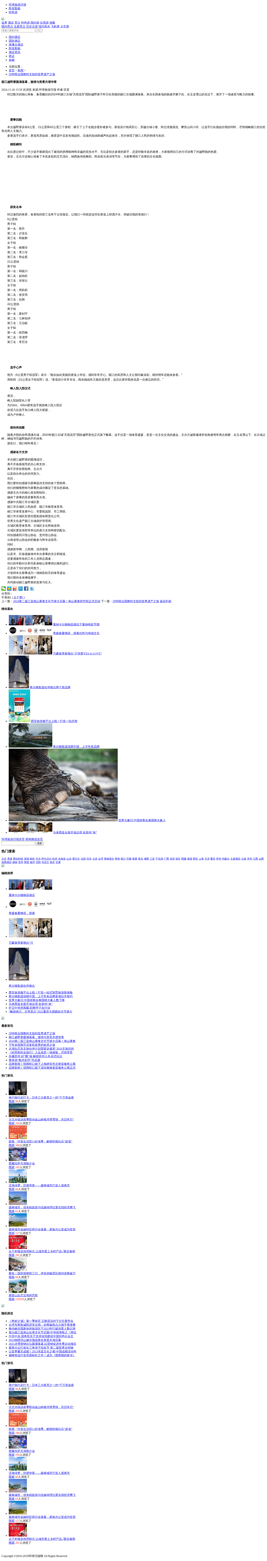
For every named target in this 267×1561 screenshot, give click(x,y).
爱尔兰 (76, 858)
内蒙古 (226, 858)
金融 (12, 59)
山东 (69, 858)
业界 (4, 22)
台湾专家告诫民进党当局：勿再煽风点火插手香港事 (42, 1324)
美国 (26, 858)
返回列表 (165, 601)
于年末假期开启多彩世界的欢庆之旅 (32, 1044)
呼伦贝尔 (46, 858)
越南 (14, 862)
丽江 (123, 858)
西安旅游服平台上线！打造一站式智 (54, 721)
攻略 (52, 22)
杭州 (54, 858)
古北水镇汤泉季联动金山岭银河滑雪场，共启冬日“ (41, 1119)
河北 (38, 858)
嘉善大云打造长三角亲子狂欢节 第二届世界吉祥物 (41, 1347)
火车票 (64, 26)
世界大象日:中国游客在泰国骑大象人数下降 (37, 1000)
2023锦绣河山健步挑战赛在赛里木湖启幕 (35, 1340)
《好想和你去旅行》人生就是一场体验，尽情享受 (41, 1052)
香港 (9, 858)
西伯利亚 (18, 858)
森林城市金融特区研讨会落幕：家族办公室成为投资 (42, 1229)
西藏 (183, 858)
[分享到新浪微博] (15, 588)
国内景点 (7, 26)
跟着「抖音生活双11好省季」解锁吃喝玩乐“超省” (40, 1141)
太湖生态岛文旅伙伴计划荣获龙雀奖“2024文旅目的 (41, 1048)
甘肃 (58, 862)
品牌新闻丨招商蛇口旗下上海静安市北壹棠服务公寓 (42, 1063)
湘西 (146, 858)
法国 (83, 858)
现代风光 (44, 26)
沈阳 (38, 862)
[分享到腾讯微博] (20, 588)
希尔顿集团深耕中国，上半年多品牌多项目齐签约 (41, 996)
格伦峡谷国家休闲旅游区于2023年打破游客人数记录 (42, 1328)
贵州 (20, 862)
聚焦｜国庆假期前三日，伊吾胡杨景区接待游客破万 (42, 1273)
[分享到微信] (3, 588)
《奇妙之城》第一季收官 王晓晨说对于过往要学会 (41, 1320)
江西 (255, 858)
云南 (243, 858)
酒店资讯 (14, 52)
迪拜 (32, 862)
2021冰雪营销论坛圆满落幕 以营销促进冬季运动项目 (42, 1343)
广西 (166, 858)
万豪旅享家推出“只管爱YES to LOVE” (77, 653)
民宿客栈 (14, 8)
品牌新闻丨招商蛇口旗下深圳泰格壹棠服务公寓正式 (42, 1067)
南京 (52, 862)
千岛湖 (159, 858)
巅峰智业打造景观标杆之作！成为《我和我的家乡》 (42, 1355)
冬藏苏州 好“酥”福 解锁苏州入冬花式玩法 (35, 1056)
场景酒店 (6, 862)
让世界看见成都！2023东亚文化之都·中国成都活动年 (42, 1351)
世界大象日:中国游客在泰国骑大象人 (142, 820)
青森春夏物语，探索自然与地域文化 (76, 633)
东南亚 (62, 858)
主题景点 (19, 26)
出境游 (44, 22)
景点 (17, 22)
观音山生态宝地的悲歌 (23, 1295)
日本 (89, 858)
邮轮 (32, 858)
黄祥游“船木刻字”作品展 (24, 1060)
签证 (12, 56)
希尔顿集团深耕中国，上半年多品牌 (76, 746)
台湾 (100, 858)
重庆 (212, 858)
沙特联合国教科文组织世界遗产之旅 (32, 74)
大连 (94, 858)
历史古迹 (32, 26)
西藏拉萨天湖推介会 (22, 1163)
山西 (261, 858)
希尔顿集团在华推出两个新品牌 (50, 687)
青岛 (140, 858)
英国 (26, 862)
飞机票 (55, 26)
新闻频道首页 (34, 839)
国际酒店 (14, 40)
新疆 (134, 858)
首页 (12, 70)
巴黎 (129, 858)
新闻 (20, 70)
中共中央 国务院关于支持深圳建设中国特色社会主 (41, 1336)
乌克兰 (45, 862)
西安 (195, 858)
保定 (178, 858)
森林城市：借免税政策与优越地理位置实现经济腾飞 (42, 1207)
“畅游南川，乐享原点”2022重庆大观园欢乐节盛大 (40, 1011)
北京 (4, 858)
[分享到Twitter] (32, 588)
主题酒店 (235, 858)
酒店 (11, 22)
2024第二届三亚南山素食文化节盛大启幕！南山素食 (42, 1041)
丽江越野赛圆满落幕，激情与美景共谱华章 (36, 1037)
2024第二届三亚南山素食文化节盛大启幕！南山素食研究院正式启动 (56, 601)
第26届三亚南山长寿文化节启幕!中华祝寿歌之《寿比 (42, 1332)
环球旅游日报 (17, 4)
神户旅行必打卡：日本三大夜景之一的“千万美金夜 (41, 1097)
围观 (12, 1101)
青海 (117, 858)
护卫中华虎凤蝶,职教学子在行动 (29, 1007)
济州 (249, 858)
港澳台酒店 (16, 44)
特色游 (13, 12)
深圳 (172, 858)
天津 (207, 858)
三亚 (152, 858)
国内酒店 (14, 37)
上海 (201, 858)
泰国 (189, 858)
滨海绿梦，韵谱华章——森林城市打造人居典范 (39, 1185)
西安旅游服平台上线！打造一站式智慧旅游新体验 (41, 992)
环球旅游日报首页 (13, 839)
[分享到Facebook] (26, 588)
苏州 (218, 858)
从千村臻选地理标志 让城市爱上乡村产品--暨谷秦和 (42, 1251)
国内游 (35, 22)
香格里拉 (109, 858)
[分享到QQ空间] (9, 588)
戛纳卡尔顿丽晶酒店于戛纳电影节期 (76, 624)
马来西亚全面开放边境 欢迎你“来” (75, 832)
